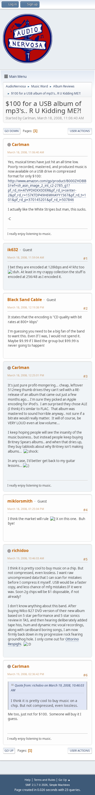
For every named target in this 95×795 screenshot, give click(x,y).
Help (28, 780)
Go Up (9, 750)
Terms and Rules (44, 780)
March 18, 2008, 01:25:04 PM (25, 509)
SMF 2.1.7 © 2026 (36, 784)
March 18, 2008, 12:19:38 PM (25, 307)
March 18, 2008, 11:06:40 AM (25, 152)
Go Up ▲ (64, 780)
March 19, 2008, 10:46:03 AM (25, 558)
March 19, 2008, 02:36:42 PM (25, 674)
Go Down (12, 131)
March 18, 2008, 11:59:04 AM (25, 257)
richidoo (20, 550)
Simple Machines (59, 784)
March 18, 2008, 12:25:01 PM (25, 375)
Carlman (20, 144)
